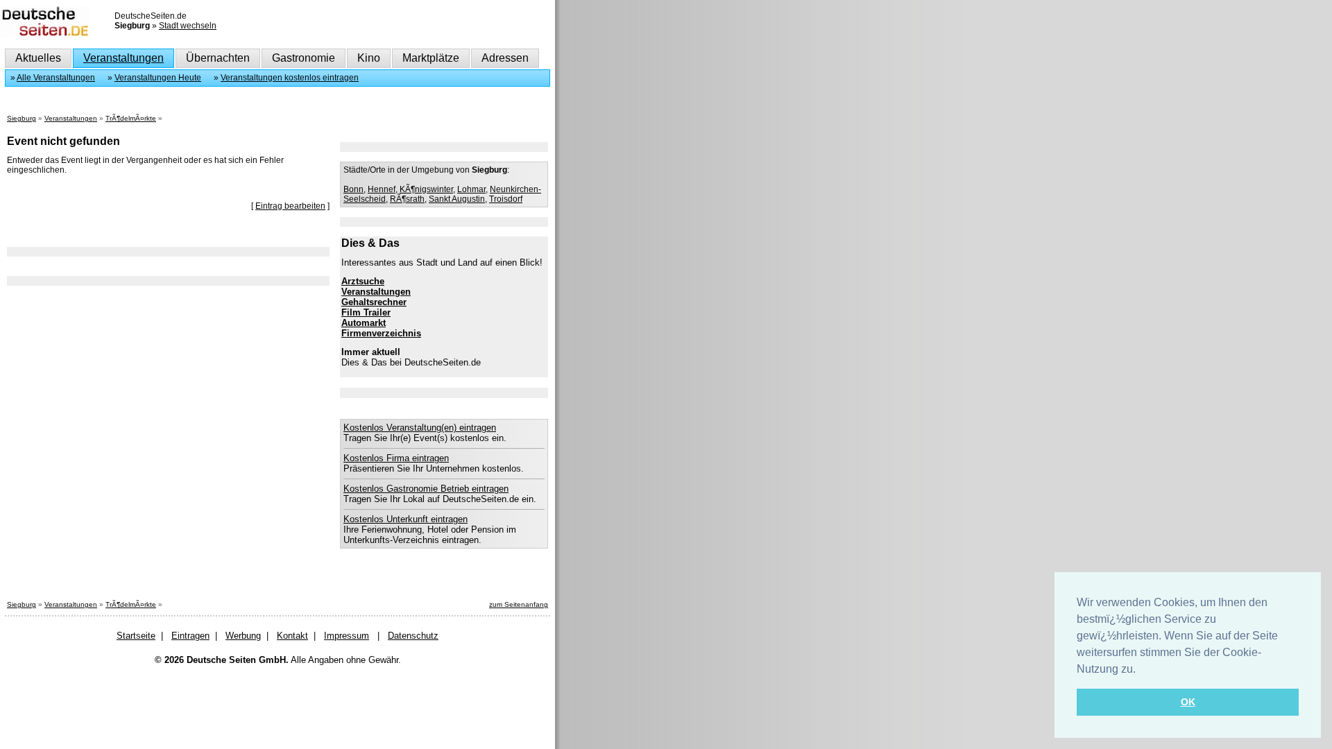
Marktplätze (430, 58)
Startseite (136, 635)
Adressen (505, 58)
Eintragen (190, 635)
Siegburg (21, 118)
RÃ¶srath (407, 199)
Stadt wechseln (187, 26)
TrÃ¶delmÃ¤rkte (130, 118)
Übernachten (218, 58)
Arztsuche (362, 281)
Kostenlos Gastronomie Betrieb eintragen (426, 488)
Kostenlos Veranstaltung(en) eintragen (419, 427)
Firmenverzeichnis (381, 333)
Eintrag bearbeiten (290, 206)
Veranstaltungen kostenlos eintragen (290, 78)
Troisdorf (505, 199)
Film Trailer (366, 312)
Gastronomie (303, 58)
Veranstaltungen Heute (157, 78)
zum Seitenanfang (518, 604)
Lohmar (471, 189)
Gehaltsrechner (374, 302)
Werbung (243, 635)
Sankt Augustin (457, 199)
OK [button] (1188, 701)
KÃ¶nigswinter (426, 189)
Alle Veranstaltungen (56, 78)
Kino (368, 58)
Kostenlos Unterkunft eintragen (405, 519)
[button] (1140, 670)
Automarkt (363, 323)
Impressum (346, 635)
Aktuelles (38, 58)
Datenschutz (413, 635)
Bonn (353, 189)
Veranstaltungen (123, 58)
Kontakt (292, 635)
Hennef (381, 189)
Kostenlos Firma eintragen (396, 458)
